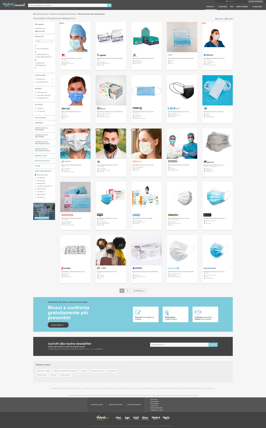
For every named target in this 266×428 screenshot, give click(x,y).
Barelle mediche (42, 375)
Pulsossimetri (112, 371)
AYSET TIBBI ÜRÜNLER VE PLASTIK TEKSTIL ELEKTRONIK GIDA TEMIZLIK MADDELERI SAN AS (45, 57)
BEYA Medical (41, 65)
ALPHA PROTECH (43, 54)
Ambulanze (53, 375)
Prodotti (210, 6)
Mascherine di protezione (98, 371)
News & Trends (242, 6)
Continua (138, 290)
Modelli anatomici (65, 375)
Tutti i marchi (154, 399)
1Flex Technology (43, 48)
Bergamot (40, 63)
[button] (44, 36)
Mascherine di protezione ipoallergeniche (66, 371)
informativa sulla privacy (89, 349)
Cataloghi (223, 6)
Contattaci (75, 25)
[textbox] (67, 5)
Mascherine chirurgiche (44, 371)
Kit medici (84, 371)
